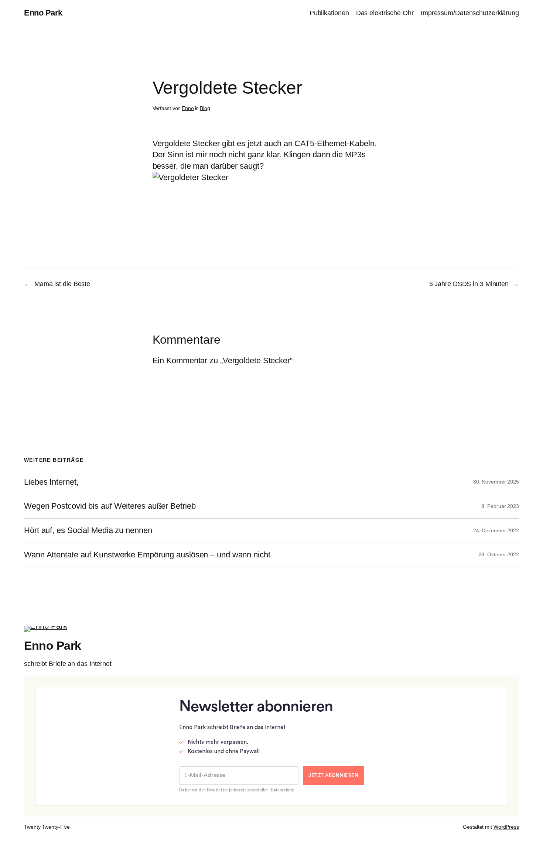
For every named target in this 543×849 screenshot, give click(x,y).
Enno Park (43, 12)
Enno (188, 108)
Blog (205, 108)
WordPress (506, 827)
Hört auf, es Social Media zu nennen (88, 530)
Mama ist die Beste (62, 284)
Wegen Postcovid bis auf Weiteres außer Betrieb (109, 506)
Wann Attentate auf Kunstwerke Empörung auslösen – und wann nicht (147, 554)
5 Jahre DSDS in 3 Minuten (469, 284)
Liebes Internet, (51, 482)
